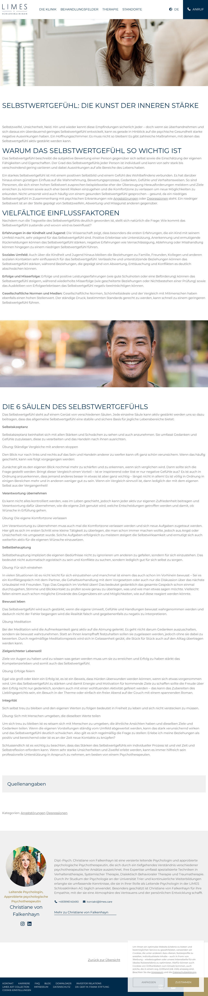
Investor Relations (88, 983)
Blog (47, 983)
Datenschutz (61, 987)
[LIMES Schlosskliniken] (14, 9)
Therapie (110, 9)
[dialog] (166, 966)
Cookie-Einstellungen (16, 990)
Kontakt (7, 983)
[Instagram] (23, 924)
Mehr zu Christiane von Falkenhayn (81, 912)
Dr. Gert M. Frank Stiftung (92, 987)
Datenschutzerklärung (184, 972)
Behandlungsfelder (79, 9)
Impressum (41, 987)
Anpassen (149, 982)
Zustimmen (183, 982)
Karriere (24, 983)
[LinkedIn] (29, 924)
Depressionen (157, 198)
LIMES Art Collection (15, 987)
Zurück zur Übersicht (104, 960)
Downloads (64, 983)
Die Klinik (47, 9)
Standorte (132, 9)
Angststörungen (125, 198)
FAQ (37, 983)
